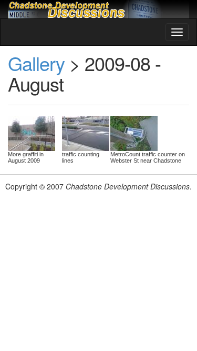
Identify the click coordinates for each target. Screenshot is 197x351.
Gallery (36, 62)
